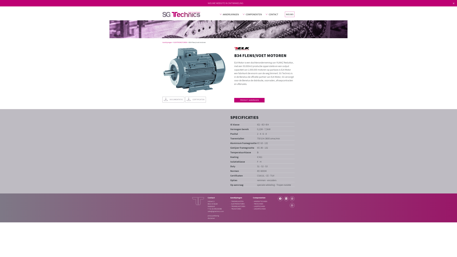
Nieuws (289, 14)
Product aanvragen (249, 100)
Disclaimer (211, 218)
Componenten (254, 14)
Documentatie (176, 99)
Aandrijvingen (231, 14)
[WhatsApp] (292, 205)
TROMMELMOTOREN (238, 206)
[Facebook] (280, 198)
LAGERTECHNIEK (259, 206)
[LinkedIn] (286, 198)
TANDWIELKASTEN (237, 201)
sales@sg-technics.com (216, 211)
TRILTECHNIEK (258, 204)
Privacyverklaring (213, 216)
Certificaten (198, 99)
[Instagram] (292, 198)
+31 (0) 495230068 (215, 209)
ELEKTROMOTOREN (180, 42)
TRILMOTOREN (236, 209)
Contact (273, 14)
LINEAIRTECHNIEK (260, 209)
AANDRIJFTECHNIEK (260, 201)
